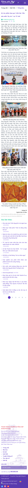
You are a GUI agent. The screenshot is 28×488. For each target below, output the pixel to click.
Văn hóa (5, 450)
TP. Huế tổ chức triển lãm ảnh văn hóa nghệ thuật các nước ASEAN (15, 243)
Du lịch (5, 452)
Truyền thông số (7, 456)
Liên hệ (5, 460)
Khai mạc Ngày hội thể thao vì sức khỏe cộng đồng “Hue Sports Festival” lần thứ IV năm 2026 (15, 283)
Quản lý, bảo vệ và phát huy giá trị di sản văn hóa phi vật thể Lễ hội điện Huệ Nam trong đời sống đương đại (15, 236)
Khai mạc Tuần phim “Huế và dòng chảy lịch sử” (15, 228)
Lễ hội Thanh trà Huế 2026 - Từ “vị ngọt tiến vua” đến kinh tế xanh (15, 250)
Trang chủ (6, 447)
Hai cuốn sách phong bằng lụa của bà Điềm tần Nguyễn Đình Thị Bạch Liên (15, 267)
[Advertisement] (14, 360)
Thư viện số (6, 458)
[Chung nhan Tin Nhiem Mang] (9, 483)
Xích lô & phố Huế (8, 272)
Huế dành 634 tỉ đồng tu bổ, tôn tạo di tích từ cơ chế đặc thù (15, 291)
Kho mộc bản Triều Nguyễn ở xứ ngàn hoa (15, 223)
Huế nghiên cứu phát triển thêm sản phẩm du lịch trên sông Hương (15, 260)
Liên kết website (6, 467)
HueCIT (15, 481)
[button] (26, 10)
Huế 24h (5, 454)
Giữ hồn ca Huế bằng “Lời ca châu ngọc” (14, 255)
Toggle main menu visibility (25, 3)
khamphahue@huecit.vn (11, 435)
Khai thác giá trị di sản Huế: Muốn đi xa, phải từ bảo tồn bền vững (15, 276)
